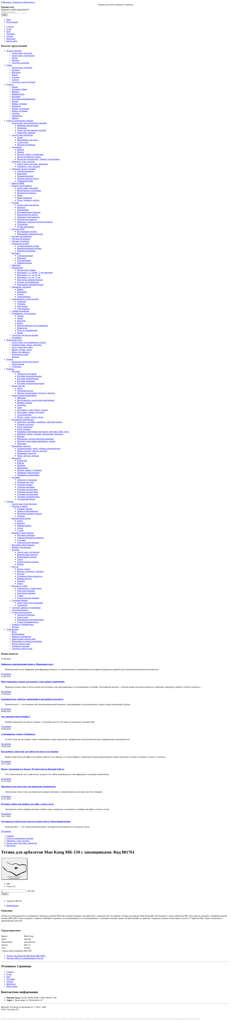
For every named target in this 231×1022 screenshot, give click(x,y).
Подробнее (6, 674)
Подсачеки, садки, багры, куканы (32, 410)
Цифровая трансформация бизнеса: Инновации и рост (27, 664)
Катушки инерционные (28, 378)
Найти (4, 15)
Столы (20, 528)
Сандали (16, 77)
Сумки (20, 595)
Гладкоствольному (25, 171)
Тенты (20, 559)
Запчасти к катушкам (26, 374)
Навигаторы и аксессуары (24, 639)
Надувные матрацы (26, 535)
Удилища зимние (25, 484)
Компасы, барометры (21, 636)
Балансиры (22, 460)
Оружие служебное (20, 241)
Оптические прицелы (27, 219)
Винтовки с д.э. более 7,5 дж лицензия (34, 272)
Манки (20, 289)
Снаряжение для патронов (24, 313)
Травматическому (25, 181)
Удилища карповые (26, 487)
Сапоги (15, 79)
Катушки (16, 371)
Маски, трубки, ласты (22, 349)
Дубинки (21, 304)
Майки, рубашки (19, 104)
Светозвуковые (24, 260)
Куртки (15, 101)
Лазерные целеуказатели (28, 217)
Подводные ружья (20, 354)
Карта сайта (11, 41)
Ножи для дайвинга (21, 352)
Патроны (16, 253)
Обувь (9, 65)
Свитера (15, 113)
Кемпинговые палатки (27, 554)
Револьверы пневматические (30, 284)
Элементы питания (20, 646)
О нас (9, 29)
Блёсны (20, 463)
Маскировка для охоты (27, 140)
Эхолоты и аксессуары (22, 648)
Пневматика (17, 268)
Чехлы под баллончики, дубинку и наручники (38, 159)
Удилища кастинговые (27, 489)
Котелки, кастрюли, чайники (30, 571)
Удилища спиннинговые (28, 497)
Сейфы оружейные (20, 311)
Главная (10, 26)
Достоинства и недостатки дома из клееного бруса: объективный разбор (35, 821)
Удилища (16, 477)
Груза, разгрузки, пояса (22, 347)
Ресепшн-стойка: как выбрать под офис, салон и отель (27, 804)
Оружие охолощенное (22, 236)
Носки (15, 75)
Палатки (16, 550)
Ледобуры (21, 405)
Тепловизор (22, 224)
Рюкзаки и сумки (20, 586)
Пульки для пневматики (28, 282)
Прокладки (22, 328)
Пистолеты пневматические (30, 280)
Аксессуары (22, 617)
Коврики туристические (23, 533)
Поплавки (21, 443)
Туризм (9, 501)
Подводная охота (14, 340)
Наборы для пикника (21, 547)
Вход (8, 19)
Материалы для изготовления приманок (35, 439)
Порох (20, 323)
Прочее (9, 359)
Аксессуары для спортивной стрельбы (29, 123)
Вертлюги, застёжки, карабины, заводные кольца (39, 422)
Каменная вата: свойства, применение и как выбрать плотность (32, 699)
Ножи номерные (24, 198)
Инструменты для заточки (29, 190)
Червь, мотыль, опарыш (28, 456)
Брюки (15, 87)
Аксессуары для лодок (22, 53)
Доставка (10, 34)
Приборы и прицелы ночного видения (34, 222)
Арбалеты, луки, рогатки (23, 161)
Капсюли (21, 321)
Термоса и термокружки (23, 624)
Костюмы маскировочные (23, 99)
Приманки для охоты (21, 287)
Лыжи (20, 137)
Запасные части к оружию (24, 169)
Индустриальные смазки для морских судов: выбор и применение (33, 681)
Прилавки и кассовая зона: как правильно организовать (28, 786)
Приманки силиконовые (28, 475)
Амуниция (17, 147)
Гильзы (20, 316)
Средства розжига (20, 610)
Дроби (20, 318)
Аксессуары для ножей (27, 188)
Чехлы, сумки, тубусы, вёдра (30, 417)
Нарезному (22, 173)
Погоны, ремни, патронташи (30, 154)
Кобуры (20, 149)
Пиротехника (18, 364)
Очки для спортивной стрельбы (31, 130)
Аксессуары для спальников (30, 603)
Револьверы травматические (30, 234)
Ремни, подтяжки (20, 111)
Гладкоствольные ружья (28, 246)
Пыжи (20, 333)
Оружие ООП (18, 229)
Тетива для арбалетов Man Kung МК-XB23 (25, 956)
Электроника (12, 629)
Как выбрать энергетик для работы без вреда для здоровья (29, 751)
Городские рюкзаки (26, 591)
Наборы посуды (24, 578)
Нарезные (21, 258)
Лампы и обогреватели (27, 511)
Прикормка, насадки (21, 446)
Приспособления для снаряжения (32, 325)
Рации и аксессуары (21, 644)
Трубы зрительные (25, 227)
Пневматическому (25, 176)
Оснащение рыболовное (23, 419)
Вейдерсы (16, 72)
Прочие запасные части (28, 178)
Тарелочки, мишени (26, 133)
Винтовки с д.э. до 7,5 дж (28, 277)
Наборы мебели (24, 525)
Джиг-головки (23, 429)
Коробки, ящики (24, 403)
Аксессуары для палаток (28, 552)
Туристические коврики (28, 542)
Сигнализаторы (24, 415)
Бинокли (21, 207)
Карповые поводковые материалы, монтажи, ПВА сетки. (43, 431)
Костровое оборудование (23, 545)
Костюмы (16, 96)
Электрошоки (23, 308)
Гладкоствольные (25, 255)
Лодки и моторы (14, 51)
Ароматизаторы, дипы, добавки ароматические (38, 448)
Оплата (9, 36)
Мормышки (22, 468)
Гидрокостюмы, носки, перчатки (27, 345)
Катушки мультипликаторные (30, 383)
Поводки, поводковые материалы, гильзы (36, 441)
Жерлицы (21, 398)
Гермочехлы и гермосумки (29, 588)
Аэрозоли (21, 301)
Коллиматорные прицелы (29, 212)
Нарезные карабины (26, 251)
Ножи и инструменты (22, 186)
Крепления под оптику (27, 214)
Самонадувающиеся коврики (30, 538)
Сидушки (21, 540)
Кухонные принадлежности (29, 576)
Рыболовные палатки (27, 557)
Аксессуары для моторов (23, 55)
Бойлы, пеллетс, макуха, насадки (32, 451)
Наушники (22, 128)
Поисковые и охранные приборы (27, 641)
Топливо (21, 516)
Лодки (15, 58)
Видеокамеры (18, 634)
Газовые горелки (24, 509)
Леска (19, 388)
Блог (8, 31)
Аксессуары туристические (24, 504)
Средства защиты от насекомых (26, 607)
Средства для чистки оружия (25, 335)
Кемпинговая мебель (21, 518)
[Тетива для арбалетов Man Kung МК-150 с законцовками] (14, 879)
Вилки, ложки (23, 569)
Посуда (15, 566)
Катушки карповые (26, 381)
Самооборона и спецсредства (25, 299)
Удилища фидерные (26, 499)
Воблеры (21, 465)
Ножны (20, 152)
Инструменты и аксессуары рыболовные (35, 400)
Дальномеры (23, 210)
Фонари (15, 357)
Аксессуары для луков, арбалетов (32, 164)
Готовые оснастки (25, 424)
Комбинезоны (18, 94)
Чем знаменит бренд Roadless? (15, 716)
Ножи (19, 195)
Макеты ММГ (18, 183)
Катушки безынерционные (29, 376)
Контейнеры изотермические (30, 619)
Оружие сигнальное (21, 239)
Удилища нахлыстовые (27, 492)
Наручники (22, 306)
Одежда (10, 84)
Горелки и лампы (20, 506)
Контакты (10, 38)
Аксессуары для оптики (28, 205)
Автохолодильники (26, 615)
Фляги (20, 583)
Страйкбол (17, 337)
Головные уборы (19, 89)
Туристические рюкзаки (28, 598)
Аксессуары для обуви (22, 67)
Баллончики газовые (26, 270)
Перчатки (16, 106)
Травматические (24, 263)
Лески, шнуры (18, 386)
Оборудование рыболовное (24, 395)
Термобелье (17, 116)
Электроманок (23, 296)
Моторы (15, 60)
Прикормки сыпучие (26, 453)
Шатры (20, 564)
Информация (12, 905)
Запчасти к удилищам (27, 480)
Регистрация (12, 22)
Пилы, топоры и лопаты (28, 200)
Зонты (20, 521)
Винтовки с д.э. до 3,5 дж (28, 275)
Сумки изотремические (27, 622)
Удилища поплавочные (27, 494)
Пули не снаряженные (27, 330)
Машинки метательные (27, 125)
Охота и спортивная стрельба (19, 120)
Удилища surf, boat (25, 482)
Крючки (20, 436)
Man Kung (11, 845)
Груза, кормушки (24, 427)
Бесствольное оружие (27, 231)
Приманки (22, 292)
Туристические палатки (28, 562)
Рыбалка (10, 369)
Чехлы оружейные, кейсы (29, 157)
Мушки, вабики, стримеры (29, 470)
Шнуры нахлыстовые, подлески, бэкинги (36, 393)
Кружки (20, 574)
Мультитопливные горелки (29, 513)
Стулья (20, 530)
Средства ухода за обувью (23, 82)
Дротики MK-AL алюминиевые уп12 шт (24, 958)
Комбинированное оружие (29, 248)
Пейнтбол (16, 265)
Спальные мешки (20, 600)
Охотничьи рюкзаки (26, 593)
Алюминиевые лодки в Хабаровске (18, 734)
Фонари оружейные (26, 145)
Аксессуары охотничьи (22, 135)
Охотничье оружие (20, 243)
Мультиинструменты (26, 193)
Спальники (22, 605)
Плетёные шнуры (25, 390)
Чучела (20, 294)
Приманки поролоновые (28, 472)
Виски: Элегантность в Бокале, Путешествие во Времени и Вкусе (32, 769)
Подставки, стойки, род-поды (30, 412)
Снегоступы (22, 142)
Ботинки (16, 70)
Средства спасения (20, 63)
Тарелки (21, 581)
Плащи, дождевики (20, 108)
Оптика (15, 202)
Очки (19, 407)
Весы (14, 632)
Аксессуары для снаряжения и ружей (29, 342)
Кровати (21, 523)
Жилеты (15, 92)
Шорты (15, 118)
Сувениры (16, 366)
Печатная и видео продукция (25, 362)
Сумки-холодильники (22, 612)
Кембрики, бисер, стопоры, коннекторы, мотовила (40, 434)
